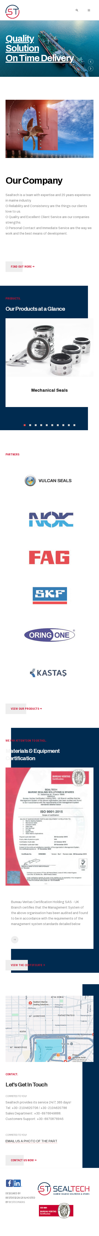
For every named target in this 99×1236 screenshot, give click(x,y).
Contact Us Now (23, 1160)
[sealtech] (12, 12)
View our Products (25, 708)
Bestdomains (17, 1202)
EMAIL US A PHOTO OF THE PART (31, 1141)
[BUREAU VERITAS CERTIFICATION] (14, 939)
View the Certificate (27, 965)
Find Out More (21, 266)
